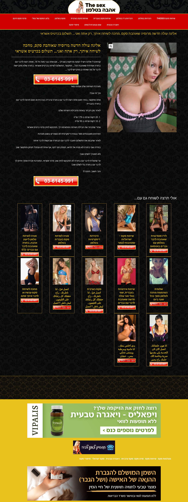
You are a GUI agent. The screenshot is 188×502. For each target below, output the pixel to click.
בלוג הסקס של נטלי (40, 18)
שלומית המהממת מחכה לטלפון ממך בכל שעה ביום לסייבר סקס (159, 296)
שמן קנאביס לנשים (93, 25)
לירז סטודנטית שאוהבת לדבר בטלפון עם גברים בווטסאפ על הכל (158, 242)
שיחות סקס (150, 458)
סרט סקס (139, 458)
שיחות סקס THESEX (166, 18)
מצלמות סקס (164, 458)
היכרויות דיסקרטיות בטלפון (94, 239)
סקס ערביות (127, 458)
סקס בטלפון (60, 18)
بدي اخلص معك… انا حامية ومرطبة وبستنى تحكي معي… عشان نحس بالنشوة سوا (127, 352)
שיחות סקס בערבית (79, 18)
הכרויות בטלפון (144, 18)
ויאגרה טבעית (113, 25)
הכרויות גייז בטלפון (124, 18)
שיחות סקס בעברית (102, 18)
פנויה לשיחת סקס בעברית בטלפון (62, 239)
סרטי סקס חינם (19, 18)
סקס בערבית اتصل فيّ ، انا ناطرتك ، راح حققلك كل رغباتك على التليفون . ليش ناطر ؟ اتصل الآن (94, 299)
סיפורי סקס (74, 25)
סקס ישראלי (98, 458)
